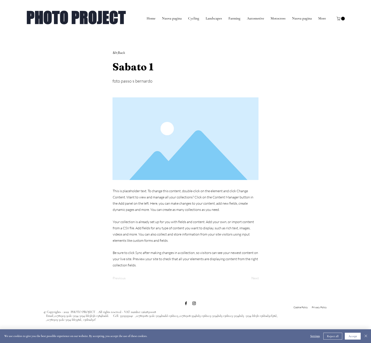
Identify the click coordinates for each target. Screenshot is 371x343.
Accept (352, 336)
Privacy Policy (319, 307)
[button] (341, 18)
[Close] (365, 336)
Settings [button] (315, 336)
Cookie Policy (300, 307)
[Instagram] (194, 303)
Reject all (333, 336)
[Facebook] (186, 303)
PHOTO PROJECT (76, 17)
